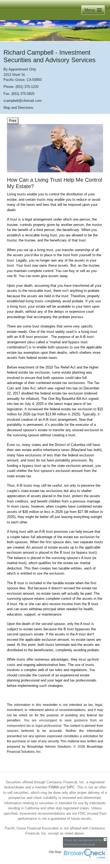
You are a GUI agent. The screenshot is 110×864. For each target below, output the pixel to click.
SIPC (70, 787)
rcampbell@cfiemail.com (22, 101)
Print (12, 121)
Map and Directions (18, 108)
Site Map (55, 852)
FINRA (54, 787)
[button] (93, 10)
